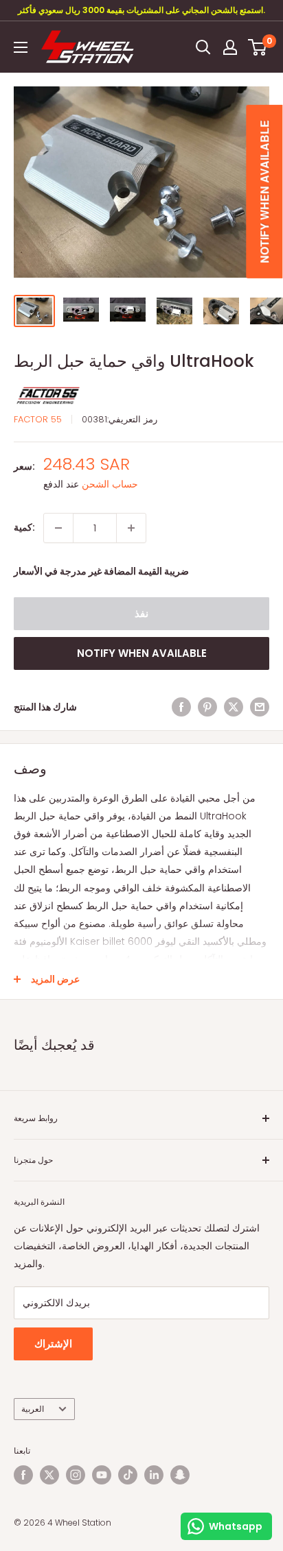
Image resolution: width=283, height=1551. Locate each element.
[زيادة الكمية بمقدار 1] (131, 528)
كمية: (24, 527)
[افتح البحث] (203, 47)
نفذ (141, 613)
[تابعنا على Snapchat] (180, 1474)
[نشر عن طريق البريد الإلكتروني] (259, 707)
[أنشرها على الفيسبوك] (181, 707)
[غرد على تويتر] (233, 707)
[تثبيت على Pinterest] (207, 707)
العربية (32, 1409)
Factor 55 (38, 419)
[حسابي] (230, 47)
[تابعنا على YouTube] (101, 1474)
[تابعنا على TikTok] (127, 1474)
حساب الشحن (110, 484)
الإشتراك (53, 1343)
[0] (258, 47)
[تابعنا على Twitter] (49, 1474)
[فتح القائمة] (20, 47)
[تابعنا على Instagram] (75, 1474)
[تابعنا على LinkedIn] (153, 1474)
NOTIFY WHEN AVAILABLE (142, 653)
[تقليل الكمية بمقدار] (58, 528)
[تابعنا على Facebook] (23, 1474)
